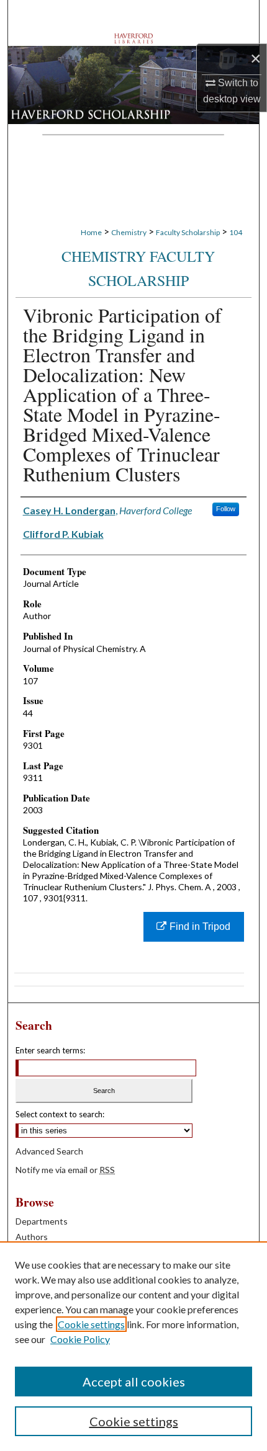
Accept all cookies (134, 1381)
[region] (133, 1346)
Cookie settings (91, 1324)
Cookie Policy (80, 1339)
